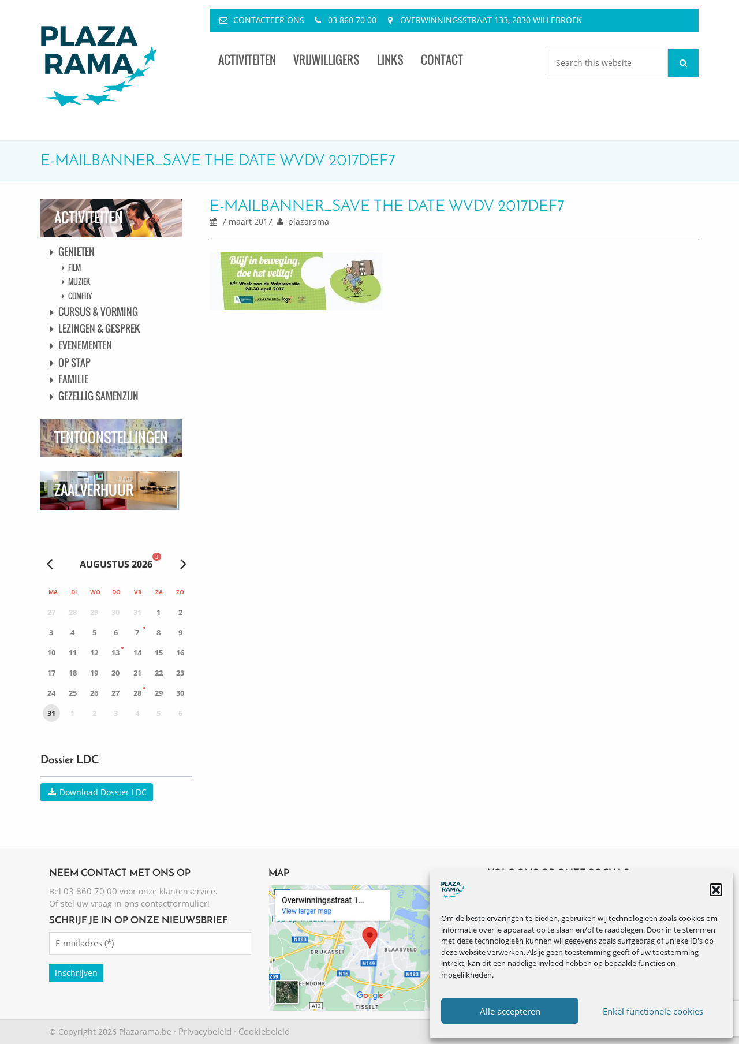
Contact (442, 59)
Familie (73, 379)
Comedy (80, 295)
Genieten (76, 251)
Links (390, 59)
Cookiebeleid (264, 1031)
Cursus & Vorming (98, 311)
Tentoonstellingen (111, 437)
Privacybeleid (205, 1031)
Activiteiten (247, 59)
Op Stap (74, 362)
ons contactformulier (165, 903)
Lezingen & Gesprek (99, 328)
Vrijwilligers (326, 59)
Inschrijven (76, 972)
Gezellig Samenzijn (98, 396)
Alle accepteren (510, 1011)
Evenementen (85, 345)
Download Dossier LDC (102, 791)
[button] (716, 890)
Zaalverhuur (93, 490)
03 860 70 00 (352, 19)
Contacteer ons (268, 19)
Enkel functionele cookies (653, 1011)
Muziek (79, 281)
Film (74, 267)
